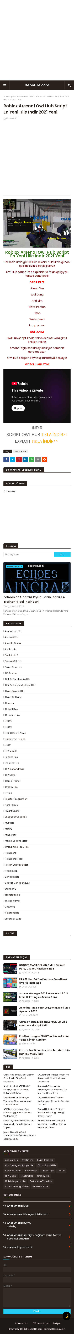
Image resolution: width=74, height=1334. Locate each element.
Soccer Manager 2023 (16, 1186)
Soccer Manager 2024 (17, 882)
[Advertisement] (37, 40)
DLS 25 (8, 721)
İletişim (57, 1323)
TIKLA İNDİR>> (54, 434)
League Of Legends (16, 817)
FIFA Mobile (11, 751)
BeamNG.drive (13, 661)
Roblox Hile (22, 96)
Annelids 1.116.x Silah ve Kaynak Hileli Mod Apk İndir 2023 (44, 1009)
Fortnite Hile (11, 757)
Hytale (8, 793)
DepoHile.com (37, 85)
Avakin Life (11, 649)
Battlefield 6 (11, 655)
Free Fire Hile (12, 763)
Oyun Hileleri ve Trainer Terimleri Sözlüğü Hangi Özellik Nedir (51, 1113)
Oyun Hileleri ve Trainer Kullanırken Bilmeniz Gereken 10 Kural (54, 1101)
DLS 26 (8, 727)
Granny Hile (11, 787)
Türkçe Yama (12, 900)
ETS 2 (8, 745)
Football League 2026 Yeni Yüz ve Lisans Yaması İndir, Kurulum (44, 1037)
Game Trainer (12, 781)
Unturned (10, 906)
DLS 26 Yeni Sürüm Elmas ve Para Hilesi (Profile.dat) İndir (43, 981)
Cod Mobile (31, 1170)
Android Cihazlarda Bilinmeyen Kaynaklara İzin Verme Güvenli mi (52, 1090)
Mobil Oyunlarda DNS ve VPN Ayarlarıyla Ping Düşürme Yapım (19, 1124)
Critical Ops (11, 709)
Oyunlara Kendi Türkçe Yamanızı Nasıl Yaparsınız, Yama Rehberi (17, 1101)
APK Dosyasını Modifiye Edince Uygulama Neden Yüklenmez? (17, 1113)
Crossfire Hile (12, 715)
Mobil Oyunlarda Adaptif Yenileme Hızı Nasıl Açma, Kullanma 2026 (52, 1124)
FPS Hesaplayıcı (41, 1323)
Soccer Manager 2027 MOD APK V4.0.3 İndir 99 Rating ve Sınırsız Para (43, 995)
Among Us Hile (13, 631)
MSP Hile (9, 823)
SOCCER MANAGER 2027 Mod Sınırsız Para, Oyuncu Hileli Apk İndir (42, 966)
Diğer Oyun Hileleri (15, 739)
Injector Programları (16, 799)
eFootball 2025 (13, 918)
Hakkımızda (21, 1323)
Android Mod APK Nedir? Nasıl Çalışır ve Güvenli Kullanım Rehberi (17, 1090)
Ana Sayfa (9, 96)
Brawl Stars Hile (13, 667)
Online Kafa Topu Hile (17, 846)
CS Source (11, 673)
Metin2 (8, 828)
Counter (9, 703)
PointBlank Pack (14, 858)
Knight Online (12, 811)
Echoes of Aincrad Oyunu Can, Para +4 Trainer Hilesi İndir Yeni (34, 599)
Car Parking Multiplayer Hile (20, 685)
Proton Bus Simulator (16, 864)
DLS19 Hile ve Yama (15, 733)
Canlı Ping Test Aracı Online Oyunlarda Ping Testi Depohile (18, 1078)
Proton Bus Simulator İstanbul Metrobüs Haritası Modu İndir (44, 1052)
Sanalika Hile (12, 876)
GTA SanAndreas (14, 769)
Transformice (12, 894)
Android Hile (12, 637)
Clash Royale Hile (14, 691)
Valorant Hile (12, 912)
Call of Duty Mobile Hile (17, 679)
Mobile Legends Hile (16, 840)
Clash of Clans (13, 697)
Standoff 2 (10, 888)
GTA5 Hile (10, 775)
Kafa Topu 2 (11, 805)
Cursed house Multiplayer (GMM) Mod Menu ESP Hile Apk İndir (43, 1023)
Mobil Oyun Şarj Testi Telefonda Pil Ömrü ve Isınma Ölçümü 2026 (19, 1135)
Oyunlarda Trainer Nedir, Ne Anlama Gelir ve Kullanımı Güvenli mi (53, 1078)
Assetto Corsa (13, 643)
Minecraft (10, 834)
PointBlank (11, 852)
